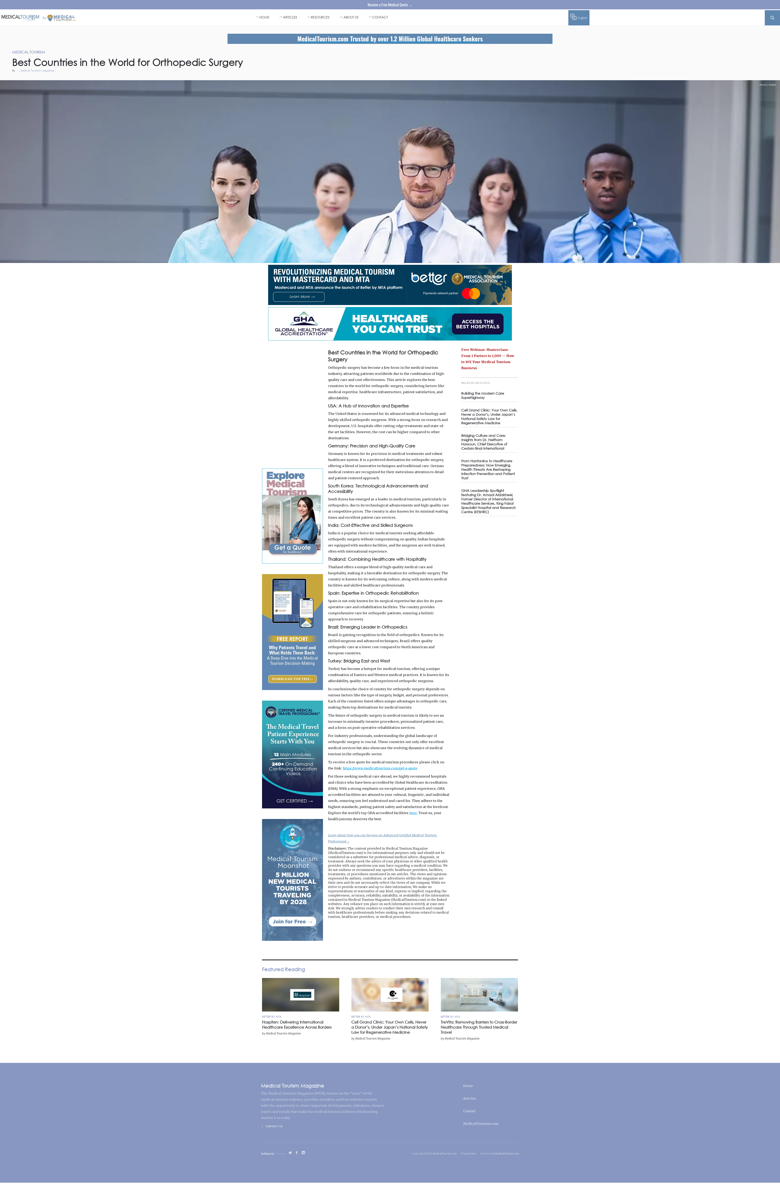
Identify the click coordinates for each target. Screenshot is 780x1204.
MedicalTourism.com (480, 1124)
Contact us (274, 1126)
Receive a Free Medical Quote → (390, 4)
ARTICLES (290, 17)
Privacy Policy (468, 1153)
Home (468, 1086)
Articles (469, 1098)
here (413, 813)
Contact (469, 1111)
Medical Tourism (768, 85)
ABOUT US (351, 17)
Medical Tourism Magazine (36, 70)
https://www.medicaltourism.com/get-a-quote (380, 768)
